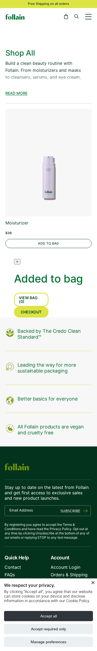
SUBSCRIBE (70, 511)
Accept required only (48, 629)
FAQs (10, 574)
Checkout (31, 312)
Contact (13, 567)
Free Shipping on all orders (48, 4)
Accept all (48, 616)
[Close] (93, 582)
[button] (66, 16)
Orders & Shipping (69, 574)
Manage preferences (48, 642)
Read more (16, 93)
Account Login (65, 567)
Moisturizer (16, 223)
